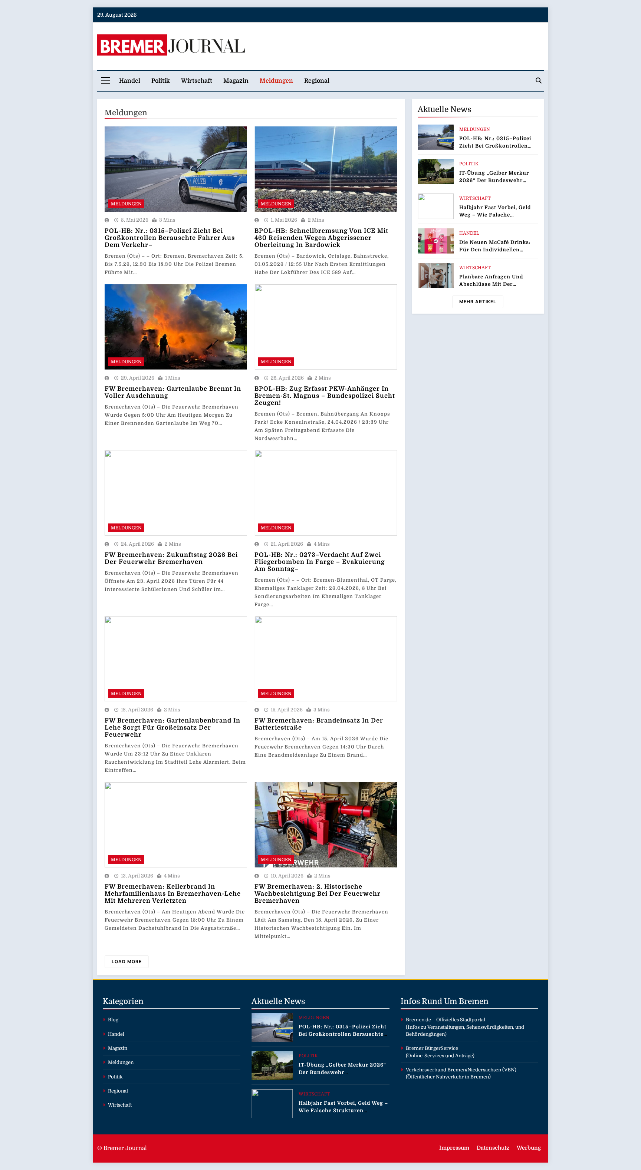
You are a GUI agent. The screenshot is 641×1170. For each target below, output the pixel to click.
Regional (316, 80)
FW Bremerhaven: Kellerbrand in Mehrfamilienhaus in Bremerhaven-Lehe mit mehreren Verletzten (173, 893)
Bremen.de (418, 1019)
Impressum (454, 1148)
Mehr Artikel (477, 301)
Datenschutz (493, 1148)
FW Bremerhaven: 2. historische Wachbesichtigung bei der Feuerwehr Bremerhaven (317, 893)
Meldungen (276, 80)
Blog (113, 1019)
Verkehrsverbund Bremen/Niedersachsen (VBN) (461, 1069)
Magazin (236, 80)
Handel (129, 80)
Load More (127, 961)
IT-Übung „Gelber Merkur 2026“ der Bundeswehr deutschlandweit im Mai (494, 180)
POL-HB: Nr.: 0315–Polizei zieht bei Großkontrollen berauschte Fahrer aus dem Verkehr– (170, 237)
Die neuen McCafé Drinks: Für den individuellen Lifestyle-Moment (495, 249)
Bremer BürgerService (432, 1048)
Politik (160, 80)
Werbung (529, 1148)
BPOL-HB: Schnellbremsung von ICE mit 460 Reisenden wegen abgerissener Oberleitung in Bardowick (321, 237)
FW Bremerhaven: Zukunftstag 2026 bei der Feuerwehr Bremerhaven (171, 558)
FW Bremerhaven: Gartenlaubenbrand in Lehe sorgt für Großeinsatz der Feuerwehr (172, 727)
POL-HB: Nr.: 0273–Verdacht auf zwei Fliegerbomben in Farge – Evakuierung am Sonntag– (319, 561)
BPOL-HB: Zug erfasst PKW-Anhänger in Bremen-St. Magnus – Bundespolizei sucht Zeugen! (324, 395)
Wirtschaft (196, 80)
